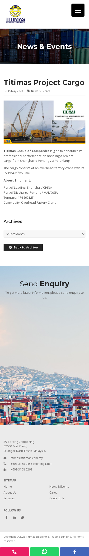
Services (9, 498)
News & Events (40, 91)
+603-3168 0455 (21, 464)
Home (8, 487)
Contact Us (56, 498)
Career (54, 492)
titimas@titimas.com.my (27, 458)
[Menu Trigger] (77, 10)
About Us (10, 492)
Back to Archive (25, 247)
